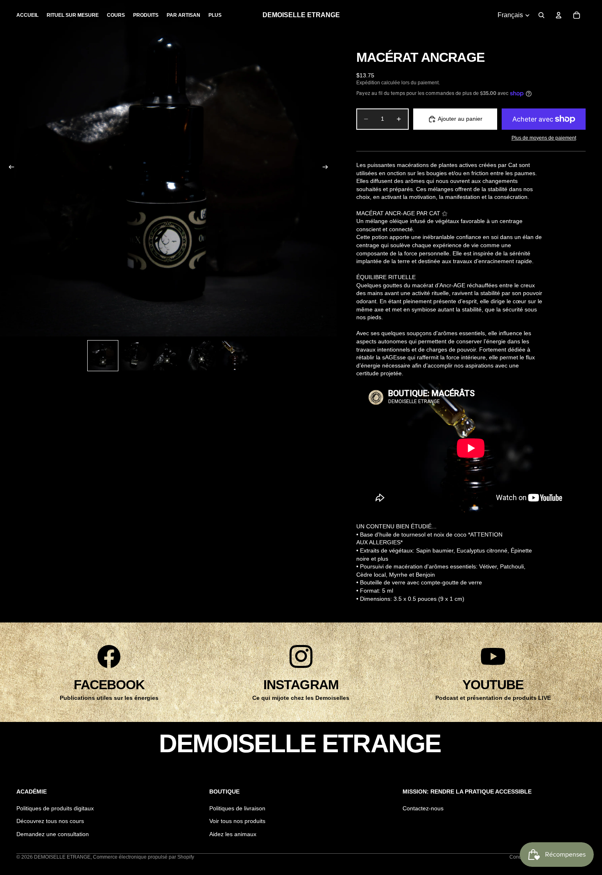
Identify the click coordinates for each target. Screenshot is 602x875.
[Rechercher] (541, 15)
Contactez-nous (423, 808)
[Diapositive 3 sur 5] (168, 355)
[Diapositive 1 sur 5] (103, 355)
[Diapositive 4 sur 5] (201, 355)
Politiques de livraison (237, 808)
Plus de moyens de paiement (543, 137)
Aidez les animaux (232, 834)
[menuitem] (215, 15)
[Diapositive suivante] (328, 168)
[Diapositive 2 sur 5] (135, 355)
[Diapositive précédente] (9, 168)
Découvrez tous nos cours (50, 821)
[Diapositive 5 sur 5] (234, 355)
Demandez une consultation (52, 834)
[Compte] (559, 15)
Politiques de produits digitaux (55, 808)
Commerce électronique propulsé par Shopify (143, 857)
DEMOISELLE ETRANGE (62, 857)
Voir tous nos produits (237, 821)
